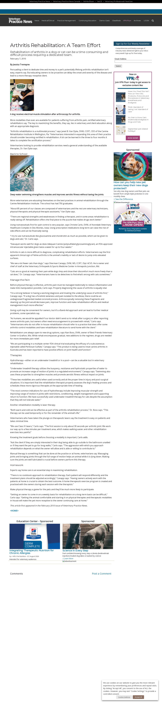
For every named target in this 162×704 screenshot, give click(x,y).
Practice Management (66, 21)
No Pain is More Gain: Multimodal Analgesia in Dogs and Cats (138, 119)
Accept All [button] (138, 697)
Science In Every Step (75, 550)
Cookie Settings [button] (124, 697)
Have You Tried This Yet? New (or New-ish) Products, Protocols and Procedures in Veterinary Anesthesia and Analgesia (138, 97)
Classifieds (116, 21)
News (37, 21)
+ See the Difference (123, 199)
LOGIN (146, 21)
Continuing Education (87, 21)
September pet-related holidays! (138, 130)
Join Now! (133, 138)
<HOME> (14, 510)
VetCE (99, 1)
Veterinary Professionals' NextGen (119, 1)
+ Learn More (68, 558)
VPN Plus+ (127, 21)
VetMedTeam (88, 1)
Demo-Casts (104, 21)
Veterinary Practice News (39, 1)
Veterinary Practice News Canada (66, 1)
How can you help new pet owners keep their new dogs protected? (131, 185)
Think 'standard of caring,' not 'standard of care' (138, 109)
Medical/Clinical (48, 21)
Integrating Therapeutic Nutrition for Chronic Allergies (31, 551)
